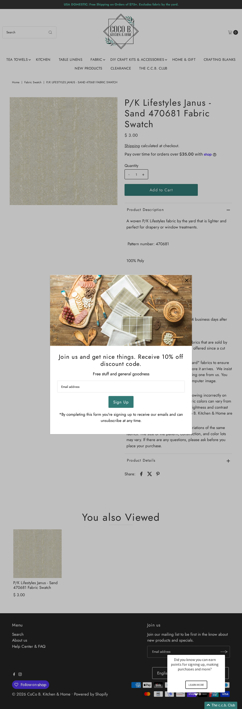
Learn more (196, 685)
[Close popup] (186, 280)
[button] (201, 705)
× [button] (223, 651)
